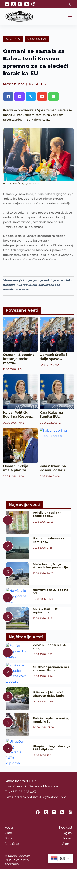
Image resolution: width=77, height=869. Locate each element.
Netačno (12, 844)
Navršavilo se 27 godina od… (50, 591)
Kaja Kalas (13, 38)
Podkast (65, 827)
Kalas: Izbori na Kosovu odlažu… (54, 468)
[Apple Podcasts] (33, 4)
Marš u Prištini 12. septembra (46, 610)
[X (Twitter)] (13, 4)
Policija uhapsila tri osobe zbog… (47, 514)
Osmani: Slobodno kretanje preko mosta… (18, 359)
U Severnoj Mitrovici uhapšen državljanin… (49, 693)
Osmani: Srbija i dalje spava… (53, 357)
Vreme (67, 844)
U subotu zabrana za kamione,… (48, 540)
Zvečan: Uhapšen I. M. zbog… (49, 646)
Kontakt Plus (38, 84)
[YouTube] (26, 4)
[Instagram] (20, 4)
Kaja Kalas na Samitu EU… (51, 414)
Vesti (9, 827)
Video (67, 838)
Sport (9, 838)
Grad (8, 833)
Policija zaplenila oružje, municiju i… (51, 719)
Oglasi (67, 833)
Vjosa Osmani (37, 38)
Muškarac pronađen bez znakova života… (51, 668)
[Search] (70, 4)
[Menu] (70, 16)
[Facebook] (7, 4)
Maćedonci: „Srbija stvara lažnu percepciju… (51, 565)
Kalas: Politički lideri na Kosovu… (18, 414)
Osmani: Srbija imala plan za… (16, 468)
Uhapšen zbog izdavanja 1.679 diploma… (51, 747)
